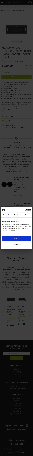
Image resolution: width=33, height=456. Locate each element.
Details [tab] (16, 215)
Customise (15, 244)
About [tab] (27, 215)
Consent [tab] (6, 215)
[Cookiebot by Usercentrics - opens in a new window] (23, 210)
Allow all (16, 238)
